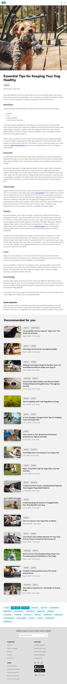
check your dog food (17, 145)
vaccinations (39, 193)
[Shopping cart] (61, 2)
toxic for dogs (40, 226)
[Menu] (64, 2)
